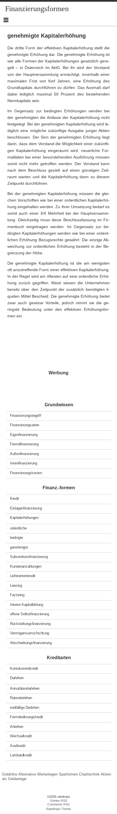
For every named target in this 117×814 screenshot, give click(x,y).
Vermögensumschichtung (29, 633)
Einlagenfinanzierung (26, 508)
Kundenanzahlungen (25, 566)
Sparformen (68, 774)
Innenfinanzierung (23, 463)
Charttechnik (89, 774)
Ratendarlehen (21, 698)
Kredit (14, 498)
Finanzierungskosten (26, 472)
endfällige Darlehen (24, 707)
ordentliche (18, 528)
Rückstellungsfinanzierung (30, 623)
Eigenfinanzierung (23, 434)
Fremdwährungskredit (26, 717)
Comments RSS (58, 804)
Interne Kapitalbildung (26, 604)
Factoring (17, 595)
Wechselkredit (21, 736)
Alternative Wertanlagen (38, 774)
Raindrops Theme (58, 809)
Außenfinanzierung (24, 453)
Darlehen (17, 678)
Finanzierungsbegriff (25, 415)
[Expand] (6, 20)
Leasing (16, 585)
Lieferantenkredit (22, 576)
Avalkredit (17, 745)
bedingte (16, 537)
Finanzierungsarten (24, 425)
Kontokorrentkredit (24, 668)
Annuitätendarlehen (24, 688)
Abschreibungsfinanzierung (30, 642)
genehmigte (19, 547)
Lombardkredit (21, 755)
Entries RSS (58, 800)
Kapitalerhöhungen (24, 517)
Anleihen (16, 726)
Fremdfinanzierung (24, 444)
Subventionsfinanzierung (29, 557)
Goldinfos (10, 774)
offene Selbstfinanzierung (29, 614)
